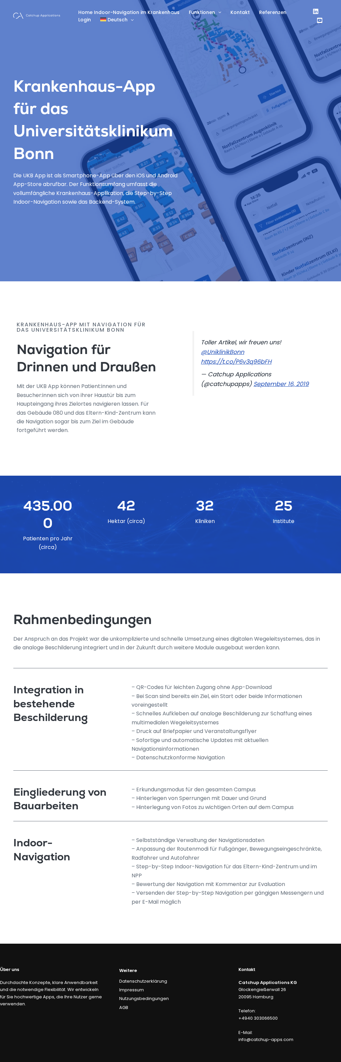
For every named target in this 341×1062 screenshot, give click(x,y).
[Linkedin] (316, 11)
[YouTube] (320, 20)
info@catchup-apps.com (265, 1039)
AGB (123, 1007)
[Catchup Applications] (37, 15)
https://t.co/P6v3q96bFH (236, 362)
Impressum (131, 990)
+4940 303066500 (258, 1018)
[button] (218, 12)
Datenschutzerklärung (143, 981)
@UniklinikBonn (222, 352)
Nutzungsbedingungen (144, 998)
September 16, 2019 (281, 384)
